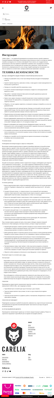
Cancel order (5, 395)
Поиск (29, 359)
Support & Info (32, 333)
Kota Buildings (31, 329)
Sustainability (5, 361)
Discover (30, 335)
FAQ (29, 357)
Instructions (5, 357)
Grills (29, 325)
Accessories (31, 327)
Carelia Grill (19, 377)
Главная (4, 23)
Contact (30, 331)
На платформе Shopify (28, 377)
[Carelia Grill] (26, 8)
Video (24, 255)
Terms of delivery (6, 363)
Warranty (4, 359)
